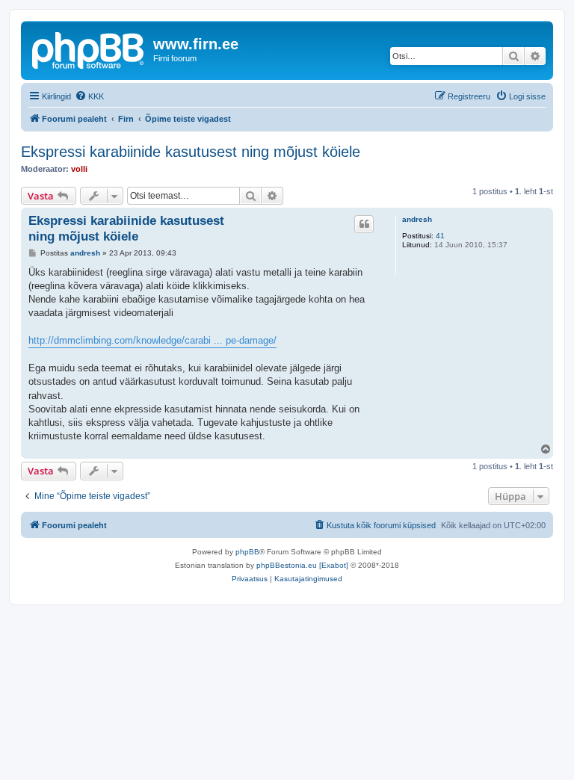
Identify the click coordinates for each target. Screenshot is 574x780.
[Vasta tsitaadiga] (364, 224)
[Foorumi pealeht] (89, 48)
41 (440, 236)
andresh (417, 219)
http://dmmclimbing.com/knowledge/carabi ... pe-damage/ (152, 340)
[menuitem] (89, 96)
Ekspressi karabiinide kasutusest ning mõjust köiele (190, 151)
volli (79, 168)
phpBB (247, 552)
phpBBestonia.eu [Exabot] (302, 565)
